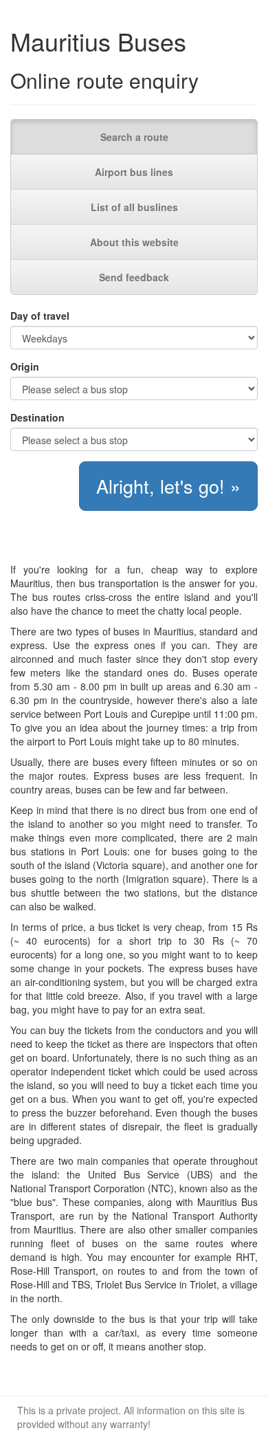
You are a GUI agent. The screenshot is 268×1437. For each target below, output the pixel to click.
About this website (134, 242)
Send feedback (134, 277)
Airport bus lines (134, 172)
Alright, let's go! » (168, 485)
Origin (24, 366)
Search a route (134, 137)
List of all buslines (134, 207)
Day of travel (39, 315)
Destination (37, 417)
